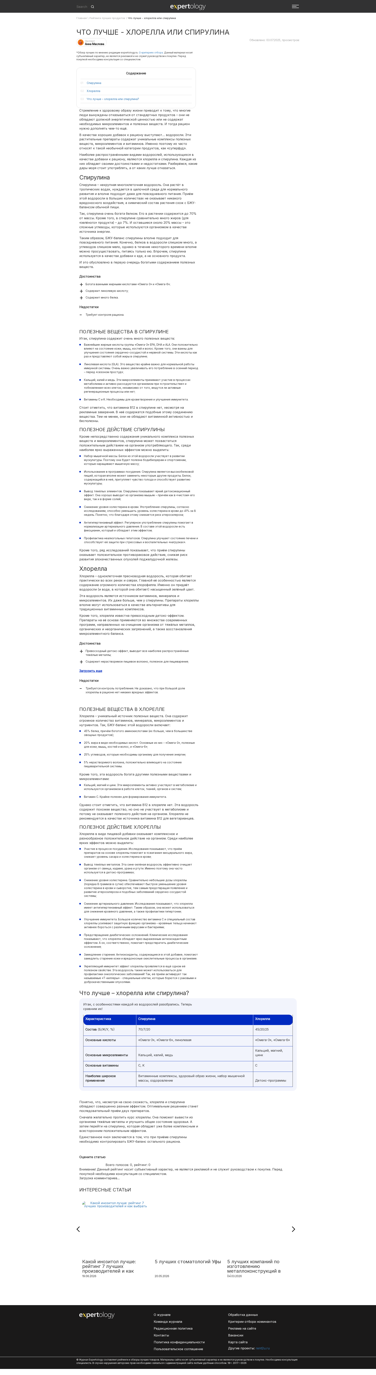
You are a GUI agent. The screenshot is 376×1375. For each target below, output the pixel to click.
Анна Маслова (94, 44)
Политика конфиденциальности (179, 1342)
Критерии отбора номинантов (252, 1322)
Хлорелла (93, 91)
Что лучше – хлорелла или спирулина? (113, 99)
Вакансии (235, 1335)
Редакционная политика (173, 1328)
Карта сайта (238, 1342)
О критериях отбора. (151, 52)
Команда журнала (168, 1322)
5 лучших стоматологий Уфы (188, 1261)
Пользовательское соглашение (178, 1349)
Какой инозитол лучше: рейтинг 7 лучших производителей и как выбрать (109, 1266)
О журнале (162, 1315)
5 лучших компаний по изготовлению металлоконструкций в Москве (254, 1266)
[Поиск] (92, 6)
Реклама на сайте (242, 1328)
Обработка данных (243, 1315)
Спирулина (94, 83)
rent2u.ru (263, 1348)
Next (292, 1229)
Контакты (161, 1335)
